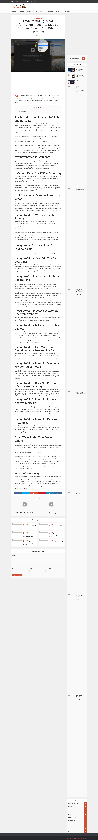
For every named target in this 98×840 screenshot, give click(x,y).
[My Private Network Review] (72, 82)
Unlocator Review (80, 189)
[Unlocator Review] (72, 238)
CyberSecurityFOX (24, 838)
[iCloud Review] (72, 542)
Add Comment (42, 35)
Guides (29, 11)
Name (14, 568)
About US (13, 1)
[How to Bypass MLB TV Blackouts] (72, 70)
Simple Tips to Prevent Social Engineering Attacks (28, 543)
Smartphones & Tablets (79, 290)
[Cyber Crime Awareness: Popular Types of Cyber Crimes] (72, 136)
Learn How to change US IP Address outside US (55, 526)
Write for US (29, 1)
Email (31, 568)
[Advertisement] (38, 83)
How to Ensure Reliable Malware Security (80, 698)
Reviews (59, 11)
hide (41, 107)
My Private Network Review (80, 82)
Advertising (24, 1)
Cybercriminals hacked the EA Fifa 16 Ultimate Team (80, 394)
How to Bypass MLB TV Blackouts (80, 70)
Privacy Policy (18, 1)
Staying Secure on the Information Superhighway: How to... (29, 535)
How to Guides (38, 18)
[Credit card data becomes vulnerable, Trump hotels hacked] (72, 644)
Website (49, 568)
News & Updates (79, 74)
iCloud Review (79, 493)
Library (21, 11)
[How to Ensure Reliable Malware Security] (72, 745)
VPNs (77, 80)
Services (68, 11)
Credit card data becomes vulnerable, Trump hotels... (80, 597)
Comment (14, 555)
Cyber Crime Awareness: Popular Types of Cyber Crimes (80, 89)
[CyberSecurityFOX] (19, 6)
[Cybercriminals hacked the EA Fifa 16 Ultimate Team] (72, 441)
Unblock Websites (40, 11)
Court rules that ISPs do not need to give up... (80, 77)
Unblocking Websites (80, 68)
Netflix (51, 11)
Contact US (35, 1)
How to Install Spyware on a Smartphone (79, 293)
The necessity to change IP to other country (56, 542)
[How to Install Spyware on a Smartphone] (72, 339)
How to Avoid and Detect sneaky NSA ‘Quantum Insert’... (55, 535)
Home (14, 11)
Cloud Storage (79, 492)
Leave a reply (22, 111)
